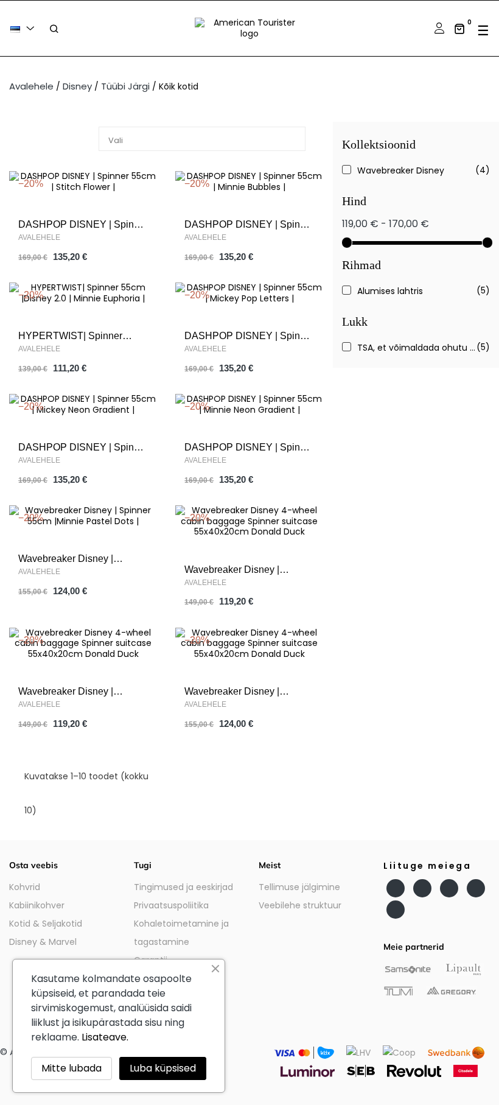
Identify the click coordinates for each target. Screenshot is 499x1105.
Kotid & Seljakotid (45, 923)
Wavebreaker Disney (417, 170)
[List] (47, 139)
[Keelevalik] (24, 28)
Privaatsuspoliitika (171, 905)
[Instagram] (449, 888)
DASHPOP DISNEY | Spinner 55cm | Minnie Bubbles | (249, 225)
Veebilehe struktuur (300, 905)
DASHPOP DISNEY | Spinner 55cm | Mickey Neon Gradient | (83, 448)
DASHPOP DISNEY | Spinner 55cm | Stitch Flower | (83, 225)
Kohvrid (24, 887)
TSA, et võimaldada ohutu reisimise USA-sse (417, 348)
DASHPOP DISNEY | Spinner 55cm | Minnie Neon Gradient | (249, 448)
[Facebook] (395, 888)
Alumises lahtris (417, 291)
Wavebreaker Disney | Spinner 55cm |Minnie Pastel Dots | (80, 559)
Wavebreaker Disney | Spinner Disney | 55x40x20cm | (249, 570)
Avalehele (39, 237)
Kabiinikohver (37, 905)
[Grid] (29, 139)
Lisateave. (105, 1037)
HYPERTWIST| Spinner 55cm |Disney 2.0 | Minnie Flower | (74, 337)
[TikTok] (395, 909)
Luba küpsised (163, 1068)
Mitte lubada (71, 1068)
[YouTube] (422, 888)
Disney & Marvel (43, 942)
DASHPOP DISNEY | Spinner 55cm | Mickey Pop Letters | (249, 337)
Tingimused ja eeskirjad (183, 887)
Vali (205, 139)
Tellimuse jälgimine (299, 887)
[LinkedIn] (476, 888)
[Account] (437, 28)
